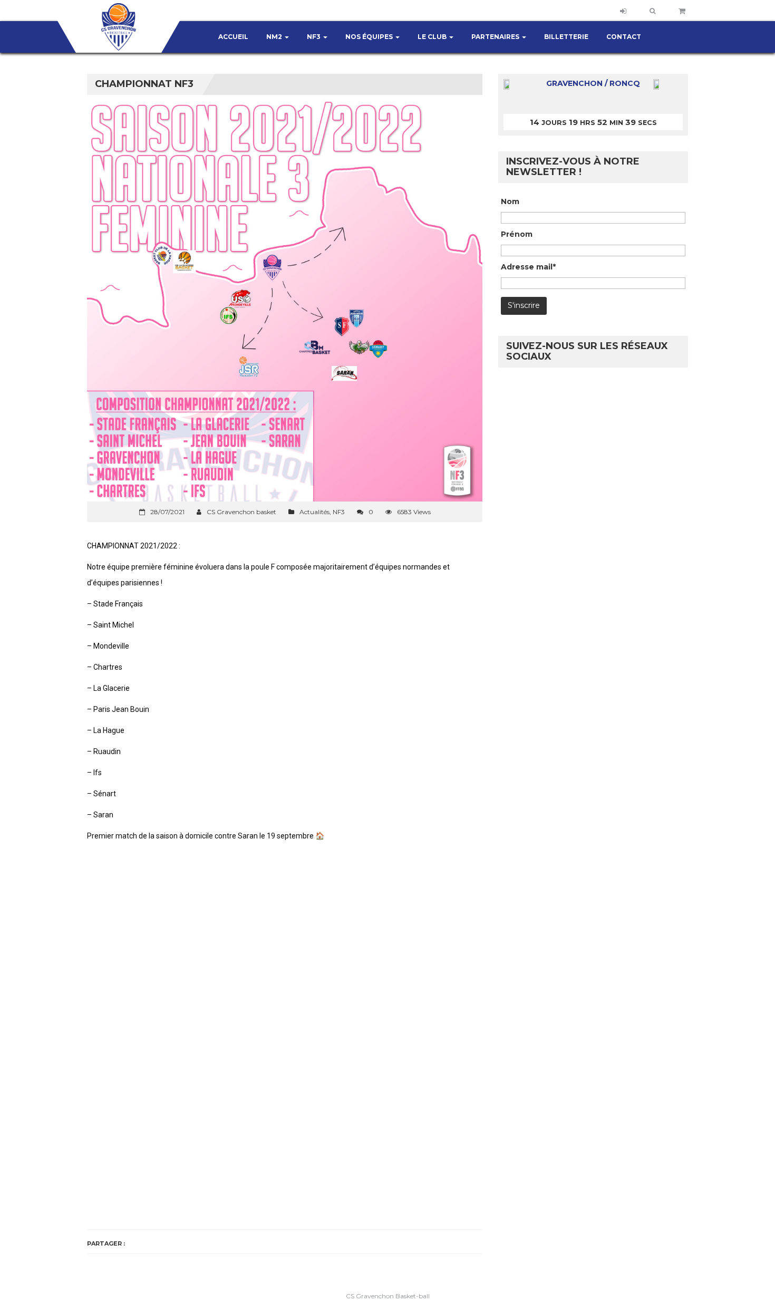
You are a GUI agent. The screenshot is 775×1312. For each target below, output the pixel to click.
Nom (510, 201)
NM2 (275, 37)
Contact (623, 37)
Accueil (233, 37)
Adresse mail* (528, 267)
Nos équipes (369, 37)
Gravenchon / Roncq (593, 83)
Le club (433, 37)
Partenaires (496, 37)
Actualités (314, 512)
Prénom (516, 234)
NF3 (314, 37)
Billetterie (566, 37)
